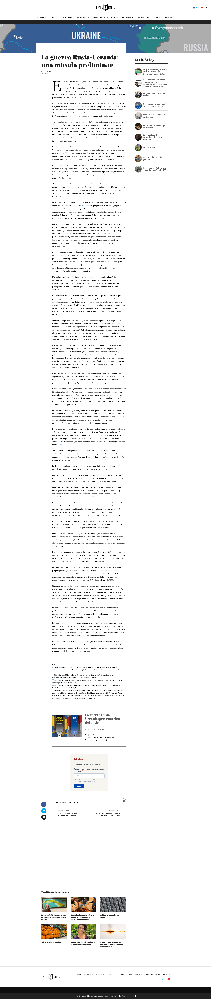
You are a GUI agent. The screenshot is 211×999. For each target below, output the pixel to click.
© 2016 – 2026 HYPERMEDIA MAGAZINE (157, 974)
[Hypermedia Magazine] (105, 7)
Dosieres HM (127, 18)
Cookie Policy (121, 996)
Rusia (69, 802)
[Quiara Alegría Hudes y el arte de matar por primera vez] (84, 931)
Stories (157, 18)
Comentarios (112, 974)
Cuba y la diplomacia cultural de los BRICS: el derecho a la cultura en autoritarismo (83, 917)
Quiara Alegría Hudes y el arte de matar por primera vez (83, 943)
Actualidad (42, 18)
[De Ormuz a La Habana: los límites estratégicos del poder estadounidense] (113, 931)
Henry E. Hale (48, 72)
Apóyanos (138, 974)
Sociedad (115, 18)
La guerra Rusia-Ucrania (50, 49)
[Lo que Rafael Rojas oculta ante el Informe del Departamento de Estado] (54, 904)
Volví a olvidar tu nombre (51, 942)
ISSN (130, 974)
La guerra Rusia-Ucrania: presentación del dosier (102, 719)
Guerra (64, 802)
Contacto (122, 974)
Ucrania (75, 802)
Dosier (58, 802)
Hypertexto (82, 18)
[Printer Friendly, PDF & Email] (124, 800)
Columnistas (66, 18)
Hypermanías (143, 18)
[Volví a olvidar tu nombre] (54, 931)
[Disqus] (83, 853)
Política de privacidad (85, 974)
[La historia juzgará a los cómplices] (113, 904)
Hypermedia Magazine (94, 729)
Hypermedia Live (99, 18)
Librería (168, 18)
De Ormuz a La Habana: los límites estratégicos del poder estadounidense (111, 944)
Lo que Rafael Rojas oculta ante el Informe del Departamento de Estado (53, 917)
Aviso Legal (100, 974)
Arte (54, 18)
